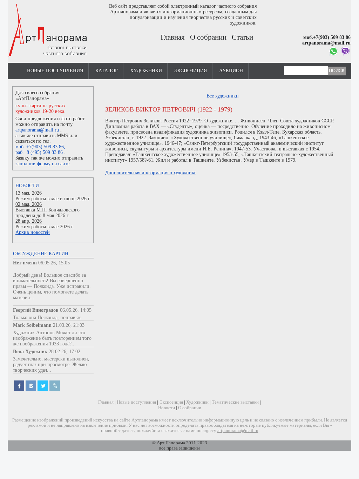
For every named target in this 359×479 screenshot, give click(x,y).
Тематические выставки (235, 402)
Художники (146, 70)
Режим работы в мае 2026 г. (44, 226)
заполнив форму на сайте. (43, 163)
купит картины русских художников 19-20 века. (40, 108)
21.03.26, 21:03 (68, 325)
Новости (27, 185)
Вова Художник (30, 351)
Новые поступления (55, 70)
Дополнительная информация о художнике (150, 172)
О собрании (208, 37)
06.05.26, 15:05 (54, 262)
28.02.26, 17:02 (64, 351)
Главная (173, 37)
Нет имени (25, 262)
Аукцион (231, 70)
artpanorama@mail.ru (37, 130)
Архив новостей (32, 232)
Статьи (242, 37)
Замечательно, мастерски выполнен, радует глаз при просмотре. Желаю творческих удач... (51, 364)
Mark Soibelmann (32, 325)
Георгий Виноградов (36, 310)
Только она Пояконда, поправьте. (48, 317)
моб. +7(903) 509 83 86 (39, 146)
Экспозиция (190, 70)
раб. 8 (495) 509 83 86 (39, 152)
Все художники (222, 96)
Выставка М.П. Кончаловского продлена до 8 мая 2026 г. (47, 212)
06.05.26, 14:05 (76, 310)
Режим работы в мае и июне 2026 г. (53, 198)
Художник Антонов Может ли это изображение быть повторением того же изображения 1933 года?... (52, 338)
